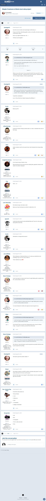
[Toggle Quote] (14, 57)
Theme (20, 497)
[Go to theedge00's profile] (3, 13)
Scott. (7, 106)
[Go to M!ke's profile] (7, 58)
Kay (7, 181)
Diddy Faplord (28, 298)
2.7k (7, 155)
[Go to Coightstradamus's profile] (7, 164)
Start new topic (28, 18)
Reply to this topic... (12, 444)
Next (8, 433)
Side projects (15, 13)
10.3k (7, 37)
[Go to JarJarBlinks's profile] (7, 258)
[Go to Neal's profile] (7, 149)
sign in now (28, 439)
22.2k (7, 193)
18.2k (7, 400)
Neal (7, 144)
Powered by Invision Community (23, 499)
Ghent (7, 369)
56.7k (7, 381)
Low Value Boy (7, 202)
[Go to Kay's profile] (7, 185)
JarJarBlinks (7, 253)
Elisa (7, 295)
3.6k (7, 136)
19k (7, 212)
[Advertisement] (23, 463)
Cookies (25, 497)
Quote (17, 43)
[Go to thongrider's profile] (7, 417)
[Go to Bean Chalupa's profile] (7, 280)
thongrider (7, 413)
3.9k (7, 229)
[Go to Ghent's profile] (7, 373)
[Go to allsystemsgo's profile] (7, 130)
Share (33, 13)
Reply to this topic (39, 18)
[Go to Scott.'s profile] (7, 110)
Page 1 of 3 (15, 433)
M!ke (7, 54)
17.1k (7, 64)
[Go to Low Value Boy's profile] (7, 206)
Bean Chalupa (7, 276)
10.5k (7, 264)
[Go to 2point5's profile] (7, 223)
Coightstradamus (7, 160)
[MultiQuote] (14, 43)
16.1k (7, 171)
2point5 (7, 219)
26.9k (7, 423)
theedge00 (9, 12)
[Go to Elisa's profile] (7, 300)
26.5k (7, 286)
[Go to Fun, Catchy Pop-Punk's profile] (7, 394)
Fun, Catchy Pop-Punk (6, 390)
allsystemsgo (6, 126)
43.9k (7, 116)
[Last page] (11, 23)
